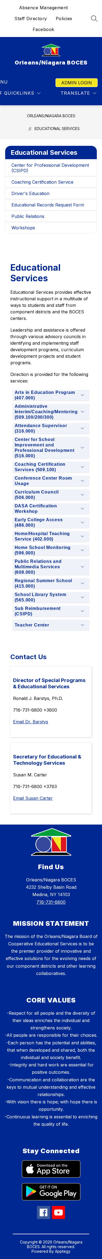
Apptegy (62, 1251)
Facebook (43, 29)
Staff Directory (30, 18)
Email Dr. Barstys (30, 721)
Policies (64, 18)
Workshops (23, 227)
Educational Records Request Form (47, 205)
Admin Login (76, 82)
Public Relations (27, 216)
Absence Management (43, 7)
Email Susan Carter (33, 798)
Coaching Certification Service (42, 182)
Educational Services (57, 128)
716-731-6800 (51, 902)
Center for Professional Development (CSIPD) (50, 167)
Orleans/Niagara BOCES (51, 115)
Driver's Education (30, 193)
